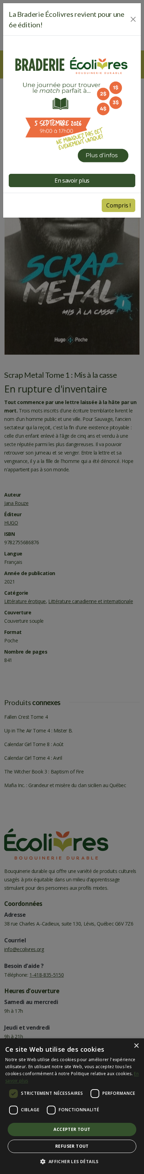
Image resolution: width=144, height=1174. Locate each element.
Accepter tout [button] (71, 1129)
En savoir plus (72, 180)
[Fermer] (133, 19)
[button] (71, 1162)
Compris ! (118, 205)
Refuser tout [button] (72, 1146)
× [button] (136, 1046)
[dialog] (72, 1106)
